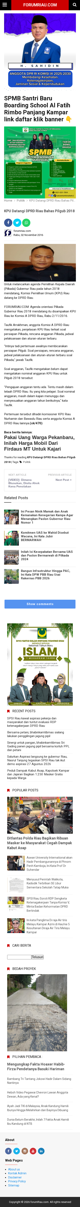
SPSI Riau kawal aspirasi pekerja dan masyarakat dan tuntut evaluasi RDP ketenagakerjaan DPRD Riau (31, 722)
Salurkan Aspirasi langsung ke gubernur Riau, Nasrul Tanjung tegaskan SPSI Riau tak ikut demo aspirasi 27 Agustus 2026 (37, 760)
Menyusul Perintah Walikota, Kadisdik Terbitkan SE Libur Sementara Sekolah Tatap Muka (48, 883)
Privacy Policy (17, 1181)
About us (14, 1169)
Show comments (40, 604)
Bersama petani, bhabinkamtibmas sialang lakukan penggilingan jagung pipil (35, 734)
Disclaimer (15, 1177)
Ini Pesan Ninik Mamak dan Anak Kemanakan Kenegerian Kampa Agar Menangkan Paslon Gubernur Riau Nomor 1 (47, 517)
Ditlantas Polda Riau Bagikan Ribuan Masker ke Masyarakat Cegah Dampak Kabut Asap (39, 843)
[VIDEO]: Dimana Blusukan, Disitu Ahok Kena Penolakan (24, 483)
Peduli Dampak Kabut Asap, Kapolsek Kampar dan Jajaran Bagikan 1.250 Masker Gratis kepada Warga (38, 774)
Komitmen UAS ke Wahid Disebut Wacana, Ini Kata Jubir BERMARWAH (45, 536)
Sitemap (13, 1185)
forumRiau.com (40, 4)
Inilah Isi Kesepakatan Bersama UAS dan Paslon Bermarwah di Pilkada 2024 (47, 555)
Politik (27, 462)
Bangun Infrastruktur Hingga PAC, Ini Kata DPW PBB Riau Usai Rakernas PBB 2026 (45, 574)
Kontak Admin (17, 1173)
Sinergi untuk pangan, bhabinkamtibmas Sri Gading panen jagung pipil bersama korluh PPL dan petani (38, 746)
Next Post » (64, 479)
